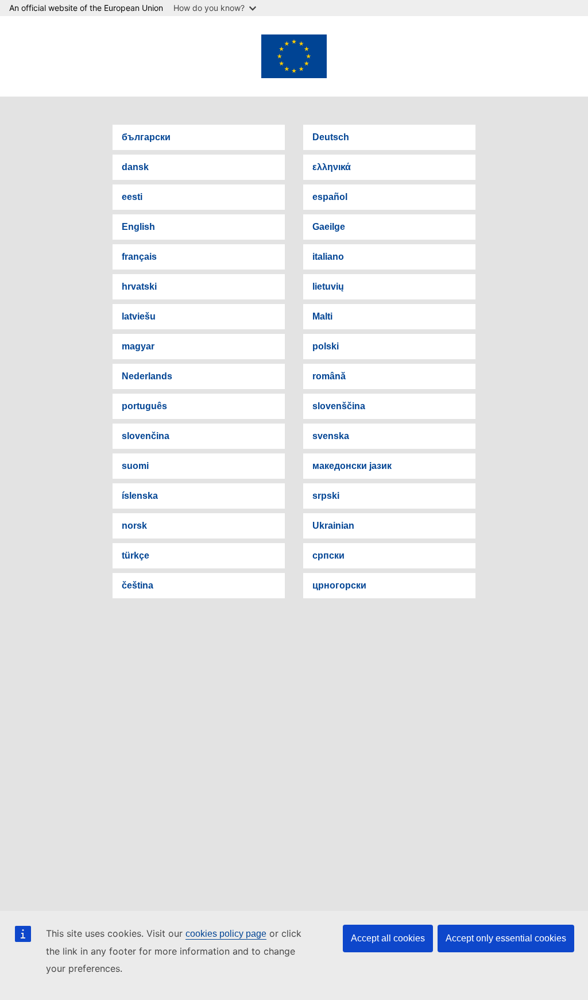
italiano (328, 256)
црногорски (339, 585)
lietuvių (328, 286)
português (144, 406)
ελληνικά (331, 167)
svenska (330, 436)
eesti (132, 197)
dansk (135, 167)
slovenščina (338, 406)
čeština (137, 585)
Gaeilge (328, 227)
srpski (325, 496)
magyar (138, 346)
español (329, 197)
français (139, 256)
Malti (322, 316)
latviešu (139, 316)
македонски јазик (352, 466)
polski (325, 346)
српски (328, 555)
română (329, 376)
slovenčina (145, 436)
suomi (135, 466)
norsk (134, 525)
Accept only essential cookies (506, 938)
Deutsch (330, 137)
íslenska (140, 496)
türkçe (135, 555)
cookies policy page (225, 934)
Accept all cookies (388, 938)
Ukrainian (333, 525)
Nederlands (147, 376)
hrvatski (139, 286)
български (146, 137)
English (138, 227)
